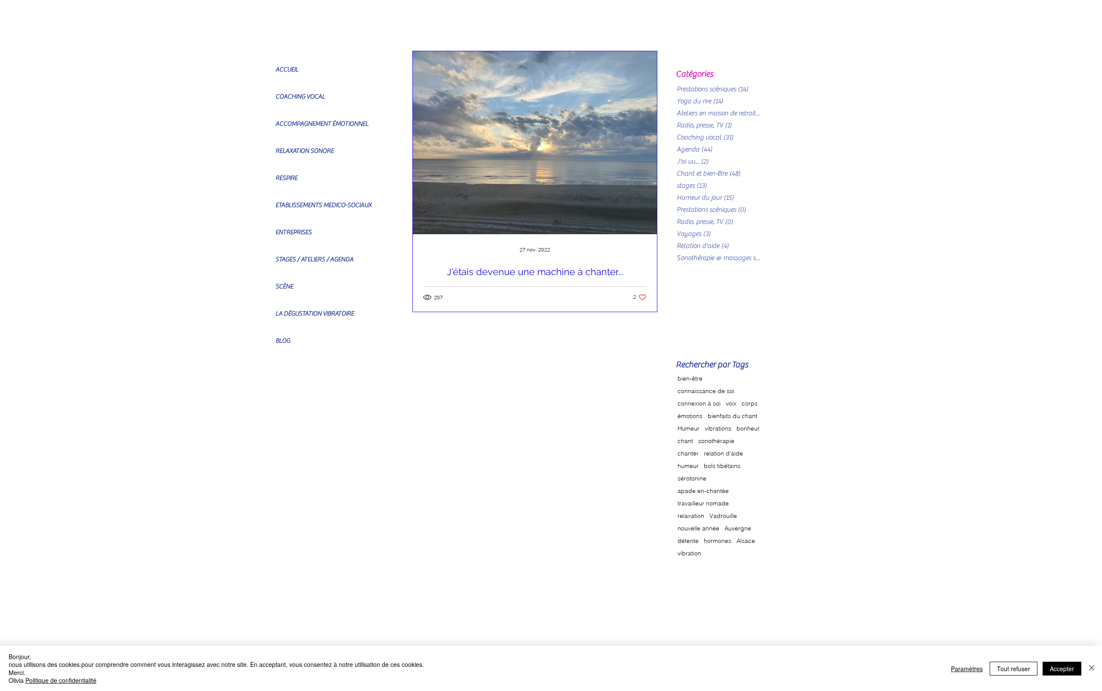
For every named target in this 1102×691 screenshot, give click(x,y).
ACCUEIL (287, 69)
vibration (689, 553)
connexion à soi (699, 403)
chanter (688, 453)
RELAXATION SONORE (305, 151)
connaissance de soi (706, 391)
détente (688, 541)
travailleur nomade (703, 503)
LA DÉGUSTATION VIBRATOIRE (315, 313)
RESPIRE (286, 178)
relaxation (691, 516)
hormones (717, 541)
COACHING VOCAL (300, 96)
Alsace (746, 541)
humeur (688, 466)
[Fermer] (1092, 668)
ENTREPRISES (294, 232)
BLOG (283, 340)
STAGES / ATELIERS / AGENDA (314, 259)
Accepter (1062, 668)
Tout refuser (1013, 668)
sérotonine (692, 478)
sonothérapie (716, 441)
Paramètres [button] (967, 668)
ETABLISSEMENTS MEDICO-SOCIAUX (323, 205)
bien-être (690, 378)
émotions (690, 416)
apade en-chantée (703, 491)
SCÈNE (284, 286)
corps (750, 403)
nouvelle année (698, 528)
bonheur (748, 428)
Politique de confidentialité (60, 680)
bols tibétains (722, 466)
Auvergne (737, 528)
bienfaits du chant (732, 416)
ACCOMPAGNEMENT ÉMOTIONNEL (322, 123)
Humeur (689, 428)
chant (685, 441)
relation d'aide (723, 453)
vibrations (718, 428)
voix (731, 403)
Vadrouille (723, 516)
